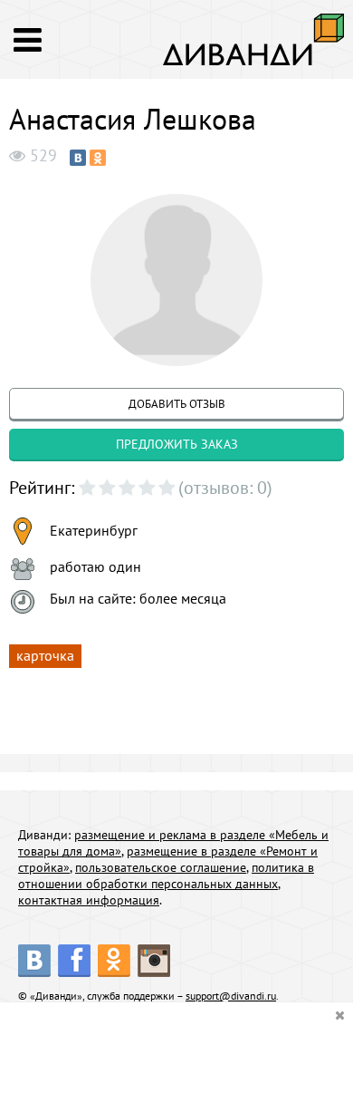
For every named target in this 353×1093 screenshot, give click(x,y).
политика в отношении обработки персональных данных (166, 875)
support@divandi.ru (231, 995)
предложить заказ (177, 444)
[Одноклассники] (98, 158)
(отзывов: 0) (225, 487)
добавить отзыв (177, 403)
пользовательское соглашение (160, 867)
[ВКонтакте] (78, 158)
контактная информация (88, 900)
